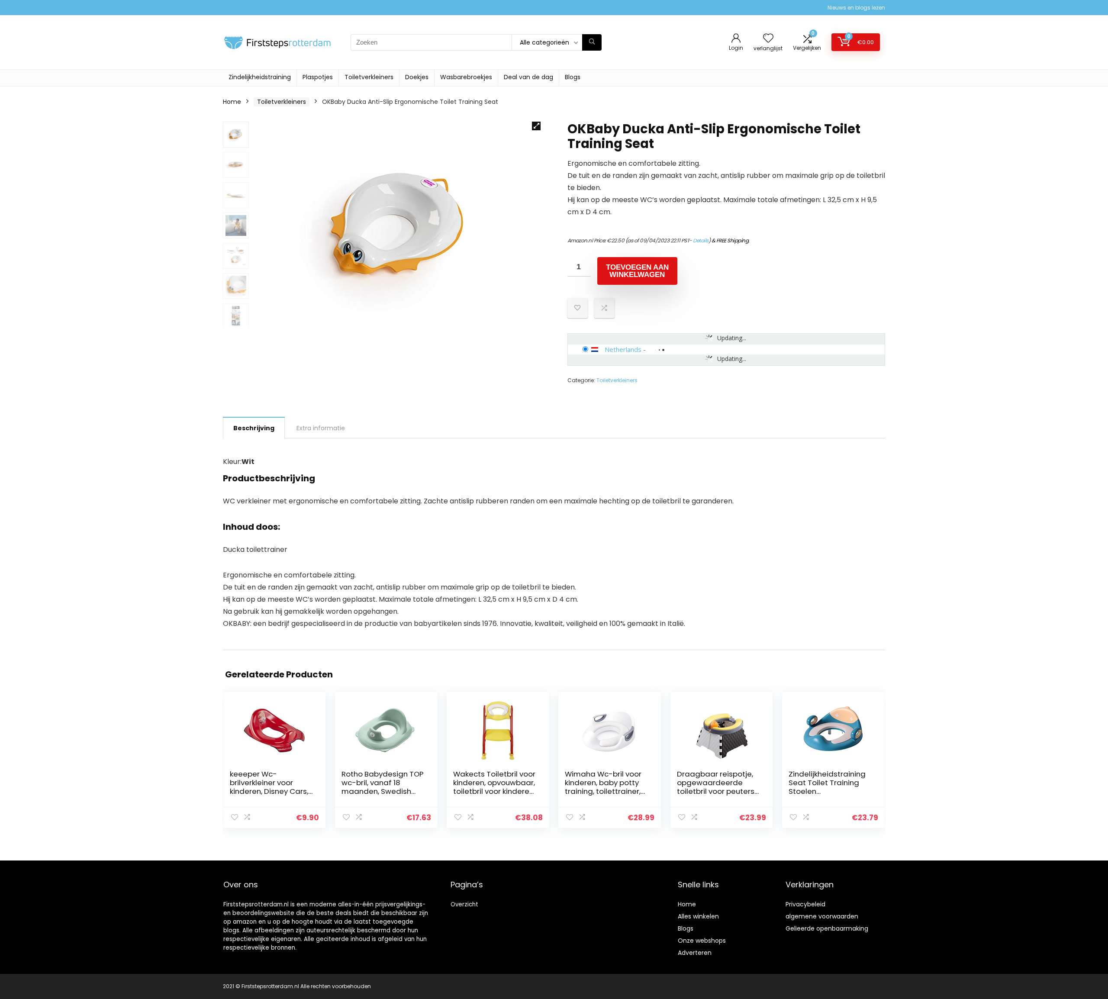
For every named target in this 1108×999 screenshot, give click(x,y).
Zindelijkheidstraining (260, 77)
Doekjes (416, 77)
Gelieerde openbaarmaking (827, 928)
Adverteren (695, 952)
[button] (536, 126)
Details (701, 240)
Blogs (572, 77)
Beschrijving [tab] (253, 428)
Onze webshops (702, 940)
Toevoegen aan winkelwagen (637, 271)
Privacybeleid (805, 904)
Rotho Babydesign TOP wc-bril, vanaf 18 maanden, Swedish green (382, 787)
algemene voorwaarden (822, 916)
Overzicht (464, 904)
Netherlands (623, 349)
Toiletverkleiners (369, 77)
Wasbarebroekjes (466, 77)
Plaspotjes (318, 77)
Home (232, 101)
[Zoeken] (592, 42)
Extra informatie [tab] (320, 428)
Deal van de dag (528, 77)
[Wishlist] (768, 39)
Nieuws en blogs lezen (856, 7)
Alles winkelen (698, 916)
